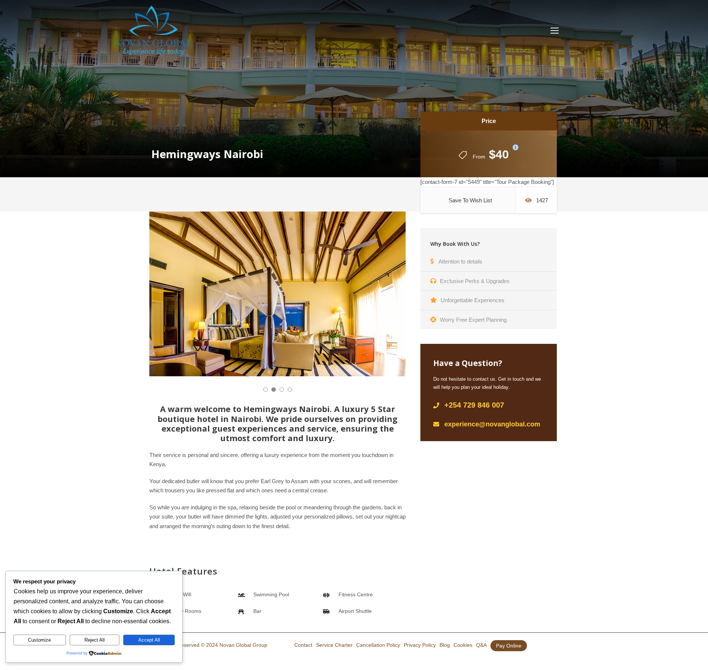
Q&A (481, 645)
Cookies (463, 645)
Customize (39, 640)
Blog (445, 645)
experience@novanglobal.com (492, 424)
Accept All (149, 640)
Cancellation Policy (378, 645)
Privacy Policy (420, 645)
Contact (303, 645)
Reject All (94, 640)
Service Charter (334, 645)
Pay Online (508, 646)
